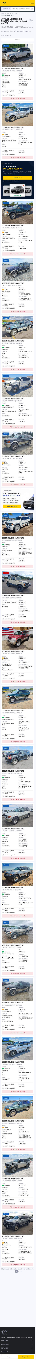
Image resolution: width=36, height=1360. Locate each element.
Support (4, 1351)
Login (9, 1357)
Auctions (4, 1344)
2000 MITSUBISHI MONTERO (13, 68)
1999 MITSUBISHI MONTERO (13, 456)
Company (4, 1341)
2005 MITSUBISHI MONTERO (13, 1062)
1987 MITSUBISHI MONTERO (13, 595)
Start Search (11, 506)
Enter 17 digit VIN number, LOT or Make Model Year (21, 8)
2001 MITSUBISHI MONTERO (13, 225)
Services (4, 1348)
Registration (26, 1357)
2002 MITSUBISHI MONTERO (13, 283)
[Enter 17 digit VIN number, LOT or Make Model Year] (32, 8)
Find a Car (16, 178)
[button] (6, 8)
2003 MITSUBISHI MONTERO (13, 128)
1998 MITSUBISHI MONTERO (13, 1121)
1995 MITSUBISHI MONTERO (13, 341)
